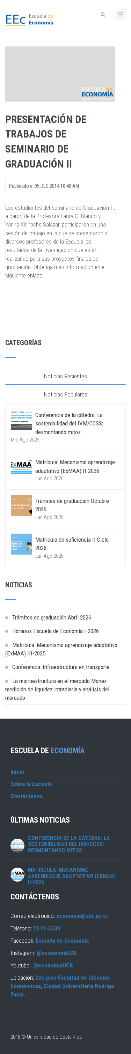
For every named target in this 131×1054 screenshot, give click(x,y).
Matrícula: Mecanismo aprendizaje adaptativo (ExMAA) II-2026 (72, 876)
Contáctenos (26, 796)
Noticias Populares (65, 394)
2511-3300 (46, 928)
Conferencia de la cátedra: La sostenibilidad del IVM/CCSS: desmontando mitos (69, 423)
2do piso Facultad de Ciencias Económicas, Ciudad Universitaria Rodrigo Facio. (62, 986)
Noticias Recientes (65, 376)
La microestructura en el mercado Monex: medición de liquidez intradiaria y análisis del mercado (57, 689)
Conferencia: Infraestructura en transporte (61, 666)
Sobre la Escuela (31, 783)
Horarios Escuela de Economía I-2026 (55, 631)
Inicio (17, 771)
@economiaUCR (57, 952)
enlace (34, 275)
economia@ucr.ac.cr (82, 915)
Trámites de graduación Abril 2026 (51, 617)
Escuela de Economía (62, 940)
